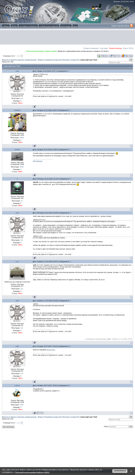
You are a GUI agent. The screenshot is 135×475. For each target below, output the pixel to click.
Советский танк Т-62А (88, 60)
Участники (104, 48)
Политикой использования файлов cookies (32, 472)
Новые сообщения (91, 48)
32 (69, 110)
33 (69, 150)
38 (69, 346)
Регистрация (66, 26)
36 (70, 262)
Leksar (17, 385)
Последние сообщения (28, 26)
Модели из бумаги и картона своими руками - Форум (22, 60)
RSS (130, 48)
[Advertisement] (67, 37)
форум (14, 26)
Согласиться (120, 471)
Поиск (125, 48)
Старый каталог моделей (49, 26)
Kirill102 (17, 110)
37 (70, 301)
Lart (17, 262)
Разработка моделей (53, 60)
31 (68, 71)
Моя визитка (37, 161)
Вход (75, 26)
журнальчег (51, 350)
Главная (6, 26)
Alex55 (17, 150)
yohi (17, 71)
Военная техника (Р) (71, 60)
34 (70, 179)
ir (17, 179)
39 (69, 385)
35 (70, 213)
